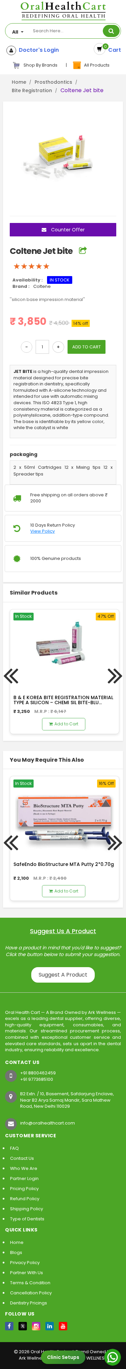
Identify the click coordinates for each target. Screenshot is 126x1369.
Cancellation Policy (31, 1293)
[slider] (31, 266)
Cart (113, 50)
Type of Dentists (27, 1219)
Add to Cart (66, 724)
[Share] (83, 251)
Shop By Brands (40, 65)
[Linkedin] (49, 1326)
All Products (96, 65)
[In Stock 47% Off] (64, 648)
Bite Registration (32, 90)
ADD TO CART (86, 347)
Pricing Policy (24, 1188)
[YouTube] (63, 1326)
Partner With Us (26, 1272)
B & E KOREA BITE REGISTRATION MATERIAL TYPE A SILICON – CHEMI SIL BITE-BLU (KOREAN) (63, 702)
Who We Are (23, 1168)
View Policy (42, 531)
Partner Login (24, 1178)
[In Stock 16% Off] (64, 815)
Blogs (16, 1252)
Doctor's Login (37, 50)
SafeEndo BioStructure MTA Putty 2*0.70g (63, 864)
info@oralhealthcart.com (47, 1123)
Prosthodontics (53, 82)
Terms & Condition (30, 1283)
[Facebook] (9, 1326)
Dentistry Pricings (28, 1303)
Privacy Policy (25, 1262)
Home (19, 82)
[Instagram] (36, 1326)
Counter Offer (67, 229)
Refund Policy (24, 1198)
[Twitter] (22, 1326)
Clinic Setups (63, 1357)
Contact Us (22, 1158)
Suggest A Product (63, 975)
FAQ (14, 1148)
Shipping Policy (26, 1209)
